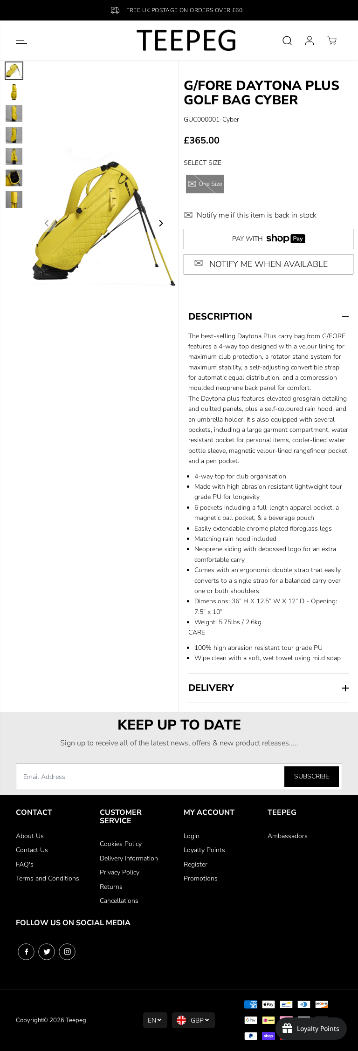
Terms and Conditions (47, 878)
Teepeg (76, 1020)
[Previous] (47, 223)
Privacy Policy (119, 872)
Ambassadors (288, 836)
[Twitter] (46, 952)
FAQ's (25, 864)
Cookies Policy (121, 843)
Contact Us (32, 850)
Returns (111, 886)
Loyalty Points (204, 850)
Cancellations (119, 900)
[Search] (287, 40)
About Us (30, 836)
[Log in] (309, 40)
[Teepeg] (179, 40)
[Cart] (332, 40)
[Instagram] (67, 952)
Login (192, 836)
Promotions (201, 878)
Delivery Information (129, 858)
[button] (21, 40)
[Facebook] (26, 952)
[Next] (160, 223)
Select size (202, 162)
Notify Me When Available (268, 264)
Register (195, 864)
